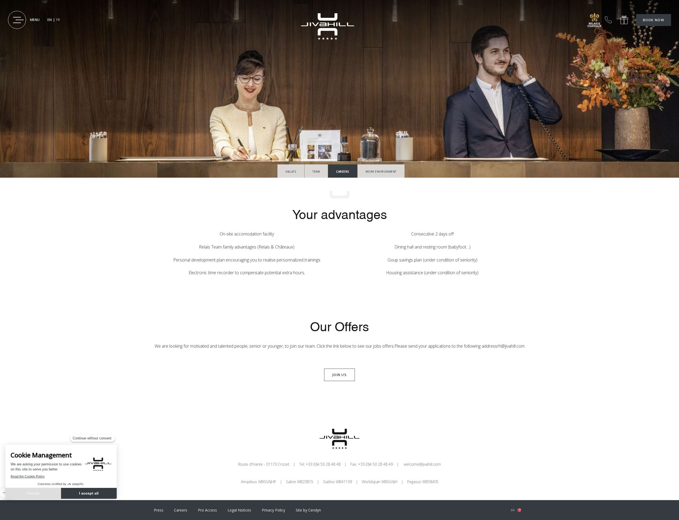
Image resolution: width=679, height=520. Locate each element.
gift (624, 20)
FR (58, 19)
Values (290, 171)
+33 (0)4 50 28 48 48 (608, 20)
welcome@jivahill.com (422, 464)
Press (158, 510)
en (513, 510)
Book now (653, 20)
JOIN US (339, 374)
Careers (180, 510)
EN (49, 19)
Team (316, 171)
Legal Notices (239, 510)
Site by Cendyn (308, 510)
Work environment (381, 171)
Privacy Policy (273, 510)
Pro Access (207, 510)
